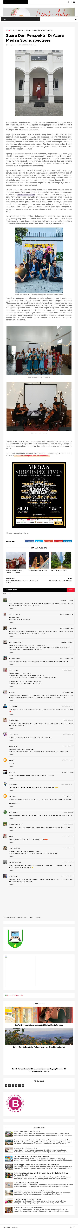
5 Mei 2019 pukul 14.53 (67, 796)
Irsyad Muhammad (16, 824)
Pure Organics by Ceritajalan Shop (26, 1183)
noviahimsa (13, 746)
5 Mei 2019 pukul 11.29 (67, 760)
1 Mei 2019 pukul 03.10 (67, 670)
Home (8, 30)
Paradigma (13, 784)
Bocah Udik (13, 876)
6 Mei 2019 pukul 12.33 (67, 862)
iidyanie (12, 692)
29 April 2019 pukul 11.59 (67, 600)
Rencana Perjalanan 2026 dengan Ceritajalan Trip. (31, 1156)
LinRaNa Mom (14, 614)
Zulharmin (13, 628)
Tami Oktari (13, 706)
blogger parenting (15, 642)
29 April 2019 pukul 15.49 (66, 628)
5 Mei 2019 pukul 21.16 (67, 848)
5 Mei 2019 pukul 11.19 (67, 746)
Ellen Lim (12, 796)
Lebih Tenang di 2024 (58, 570)
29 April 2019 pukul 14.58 (66, 614)
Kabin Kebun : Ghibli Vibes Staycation (27, 1132)
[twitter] (71, 2)
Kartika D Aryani (15, 862)
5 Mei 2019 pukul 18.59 (67, 812)
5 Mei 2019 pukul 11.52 (67, 772)
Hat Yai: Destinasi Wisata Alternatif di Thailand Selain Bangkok (39, 1025)
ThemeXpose (14, 1227)
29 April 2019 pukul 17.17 (67, 642)
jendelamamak (14, 658)
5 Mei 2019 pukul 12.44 (67, 784)
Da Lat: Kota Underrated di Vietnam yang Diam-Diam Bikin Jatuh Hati (39, 1047)
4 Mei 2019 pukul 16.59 (67, 720)
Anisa (11, 836)
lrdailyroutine (13, 812)
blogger (71, 589)
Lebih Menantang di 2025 (38, 570)
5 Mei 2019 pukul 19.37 (67, 824)
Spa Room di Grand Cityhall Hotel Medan (28, 1207)
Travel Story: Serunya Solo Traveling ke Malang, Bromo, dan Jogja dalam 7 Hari (41, 1140)
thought (13, 30)
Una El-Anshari (14, 848)
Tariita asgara (13, 734)
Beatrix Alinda (14, 720)
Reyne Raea (13, 670)
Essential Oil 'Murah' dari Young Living (27, 1199)
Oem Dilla (12, 772)
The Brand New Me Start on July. (25, 1148)
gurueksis (12, 760)
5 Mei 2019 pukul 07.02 (67, 734)
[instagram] (74, 2)
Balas (11, 608)
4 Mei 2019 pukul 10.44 (67, 706)
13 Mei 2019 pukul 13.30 (67, 876)
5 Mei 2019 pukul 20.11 (67, 836)
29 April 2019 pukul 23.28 (66, 658)
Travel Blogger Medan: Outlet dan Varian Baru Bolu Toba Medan (36, 1165)
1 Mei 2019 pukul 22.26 (67, 692)
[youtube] (68, 2)
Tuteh (11, 600)
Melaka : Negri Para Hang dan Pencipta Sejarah (15, 571)
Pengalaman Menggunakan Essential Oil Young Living (33, 1191)
